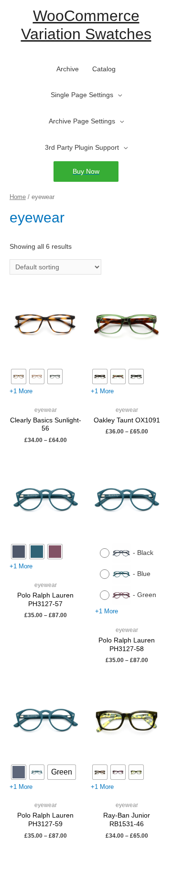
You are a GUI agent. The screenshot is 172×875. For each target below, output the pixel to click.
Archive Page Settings (82, 121)
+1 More (21, 391)
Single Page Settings (82, 95)
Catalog (104, 69)
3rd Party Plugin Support (82, 147)
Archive (67, 69)
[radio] (18, 376)
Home (18, 197)
